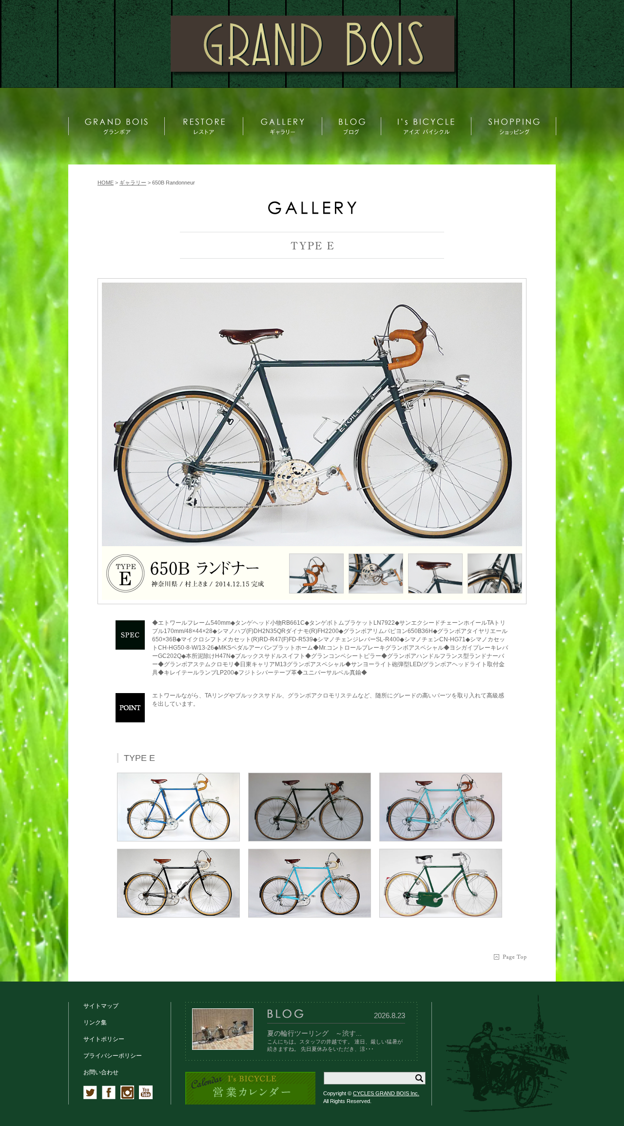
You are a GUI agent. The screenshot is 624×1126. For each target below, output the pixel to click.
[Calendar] (250, 1103)
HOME (106, 182)
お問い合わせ (100, 1072)
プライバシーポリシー (112, 1055)
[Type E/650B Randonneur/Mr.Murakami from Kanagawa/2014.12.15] (312, 414)
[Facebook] (109, 1097)
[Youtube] (146, 1097)
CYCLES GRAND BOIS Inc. (386, 1093)
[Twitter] (90, 1097)
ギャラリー (132, 182)
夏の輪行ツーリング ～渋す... (314, 1033)
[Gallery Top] (312, 212)
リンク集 (95, 1022)
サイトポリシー (103, 1039)
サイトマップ (100, 1006)
